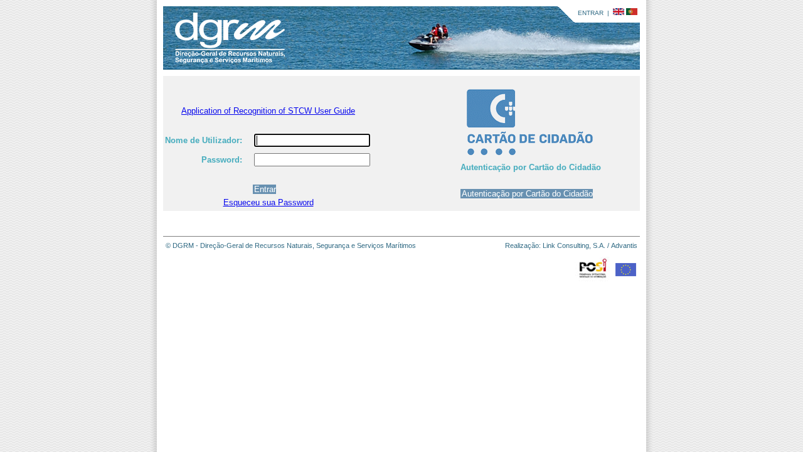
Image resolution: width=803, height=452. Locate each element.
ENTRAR (591, 12)
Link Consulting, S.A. (574, 245)
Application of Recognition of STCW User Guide (268, 111)
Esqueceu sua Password (268, 202)
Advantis (624, 245)
